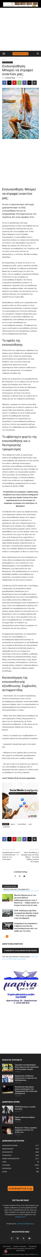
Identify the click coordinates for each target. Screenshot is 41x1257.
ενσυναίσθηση (21, 824)
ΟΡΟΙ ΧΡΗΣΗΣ (7, 1246)
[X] (9, 83)
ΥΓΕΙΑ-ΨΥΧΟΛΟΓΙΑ (14, 59)
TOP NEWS (6, 900)
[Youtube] (25, 876)
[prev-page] (3, 936)
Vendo (36, 1254)
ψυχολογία (6, 827)
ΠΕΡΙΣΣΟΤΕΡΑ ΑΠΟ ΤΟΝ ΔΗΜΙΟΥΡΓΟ (16, 889)
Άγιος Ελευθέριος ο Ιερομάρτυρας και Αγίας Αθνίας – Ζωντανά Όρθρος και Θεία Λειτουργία (30, 857)
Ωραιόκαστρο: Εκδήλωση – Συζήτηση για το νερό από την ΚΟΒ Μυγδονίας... (26, 1078)
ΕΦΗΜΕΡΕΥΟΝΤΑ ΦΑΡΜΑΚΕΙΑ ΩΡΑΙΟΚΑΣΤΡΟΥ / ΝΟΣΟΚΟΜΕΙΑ (20, 1249)
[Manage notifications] (5, 1251)
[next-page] (7, 936)
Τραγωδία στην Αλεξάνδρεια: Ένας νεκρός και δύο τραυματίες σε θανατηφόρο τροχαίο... (27, 1067)
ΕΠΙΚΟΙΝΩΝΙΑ (32, 1246)
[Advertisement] (20, 29)
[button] (3, 54)
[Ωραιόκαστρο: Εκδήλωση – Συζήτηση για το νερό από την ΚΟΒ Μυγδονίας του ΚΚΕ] (7, 1078)
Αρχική (4, 59)
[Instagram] (20, 876)
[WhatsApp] (19, 83)
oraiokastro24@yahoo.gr (25, 1224)
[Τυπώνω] (34, 83)
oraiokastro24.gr (10, 78)
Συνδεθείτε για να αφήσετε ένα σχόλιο (20, 950)
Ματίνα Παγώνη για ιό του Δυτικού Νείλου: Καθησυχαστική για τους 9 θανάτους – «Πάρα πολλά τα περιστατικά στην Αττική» (26, 900)
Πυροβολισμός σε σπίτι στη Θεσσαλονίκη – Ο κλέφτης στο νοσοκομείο (11, 855)
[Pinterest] (14, 83)
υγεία (30, 824)
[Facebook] (4, 83)
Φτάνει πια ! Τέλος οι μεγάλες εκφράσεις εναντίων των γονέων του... (26, 1130)
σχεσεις (13, 824)
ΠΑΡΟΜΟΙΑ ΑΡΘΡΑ (10, 886)
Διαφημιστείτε (20, 1217)
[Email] (29, 83)
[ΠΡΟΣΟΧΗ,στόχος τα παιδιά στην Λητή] (7, 1109)
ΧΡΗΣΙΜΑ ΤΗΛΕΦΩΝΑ (19, 1246)
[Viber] (24, 83)
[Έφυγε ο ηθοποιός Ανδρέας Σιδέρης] (7, 1120)
